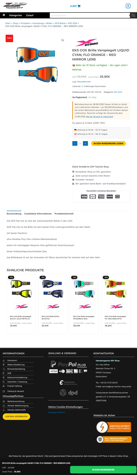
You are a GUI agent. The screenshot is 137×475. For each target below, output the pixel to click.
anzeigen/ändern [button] (56, 412)
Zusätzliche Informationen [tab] (38, 213)
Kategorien (15, 15)
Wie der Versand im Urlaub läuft (99, 117)
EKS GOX (118, 92)
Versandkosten (84, 81)
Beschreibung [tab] (14, 213)
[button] (62, 40)
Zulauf (29, 15)
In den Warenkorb (103, 469)
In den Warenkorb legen (108, 143)
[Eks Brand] (86, 43)
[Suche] (133, 15)
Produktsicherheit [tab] (64, 213)
